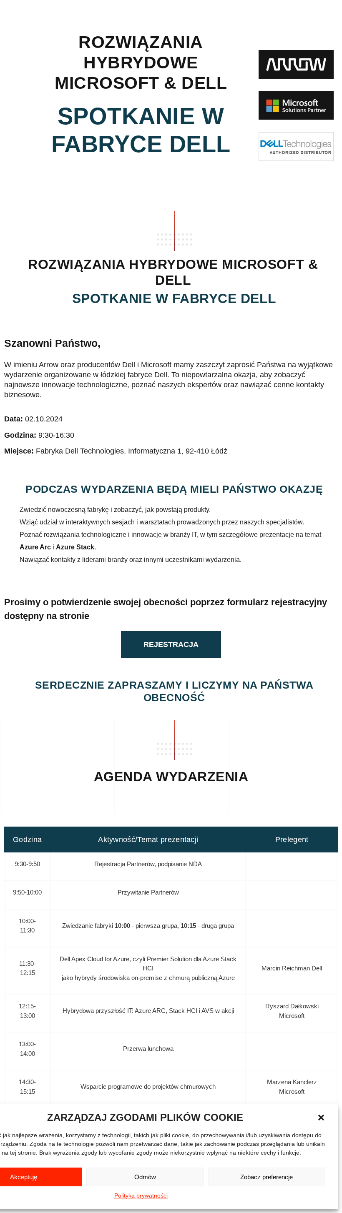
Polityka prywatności (141, 1195)
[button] (321, 1117)
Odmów (145, 1176)
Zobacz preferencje (266, 1176)
